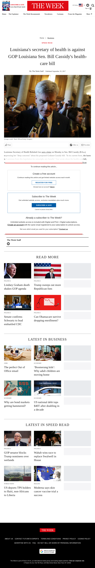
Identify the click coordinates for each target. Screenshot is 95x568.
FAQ (34, 543)
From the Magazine (75, 14)
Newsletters (48, 14)
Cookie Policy (84, 539)
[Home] (4, 14)
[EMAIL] (9, 243)
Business (51, 38)
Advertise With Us (22, 543)
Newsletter (87, 145)
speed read (47, 43)
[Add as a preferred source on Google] (47, 551)
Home (42, 38)
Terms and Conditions (51, 539)
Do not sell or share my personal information (59, 543)
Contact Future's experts (27, 539)
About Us (9, 539)
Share (9, 145)
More (88, 14)
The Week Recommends (31, 14)
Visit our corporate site (76, 561)
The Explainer (14, 14)
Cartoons (60, 14)
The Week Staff (38, 71)
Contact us (63, 229)
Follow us (75, 145)
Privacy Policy (69, 539)
